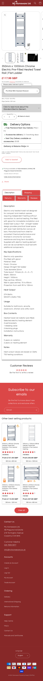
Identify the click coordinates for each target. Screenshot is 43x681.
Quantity (10, 114)
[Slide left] (2, 58)
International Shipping (12, 602)
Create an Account (11, 563)
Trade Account (9, 582)
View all (21, 510)
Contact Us (8, 631)
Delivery (7, 597)
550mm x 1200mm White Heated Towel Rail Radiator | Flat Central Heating (31, 446)
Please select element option (13, 84)
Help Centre (8, 621)
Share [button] (6, 182)
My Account (8, 578)
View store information (12, 177)
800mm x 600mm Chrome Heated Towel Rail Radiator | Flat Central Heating (31, 487)
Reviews (34, 198)
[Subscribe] (36, 410)
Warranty (22, 198)
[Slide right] (40, 58)
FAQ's (6, 626)
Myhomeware (15, 675)
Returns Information (11, 606)
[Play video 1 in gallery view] (33, 58)
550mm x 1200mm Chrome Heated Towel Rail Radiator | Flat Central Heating (11, 487)
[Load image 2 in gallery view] (21, 58)
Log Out (7, 573)
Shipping (12, 81)
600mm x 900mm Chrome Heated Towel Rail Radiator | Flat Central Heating (10, 446)
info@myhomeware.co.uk (15, 550)
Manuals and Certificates (13, 635)
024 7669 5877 (10, 545)
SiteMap (32, 675)
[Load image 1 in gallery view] (10, 58)
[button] (2, 3)
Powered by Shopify (24, 675)
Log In (6, 568)
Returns (8, 198)
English (20, 655)
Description (9, 193)
